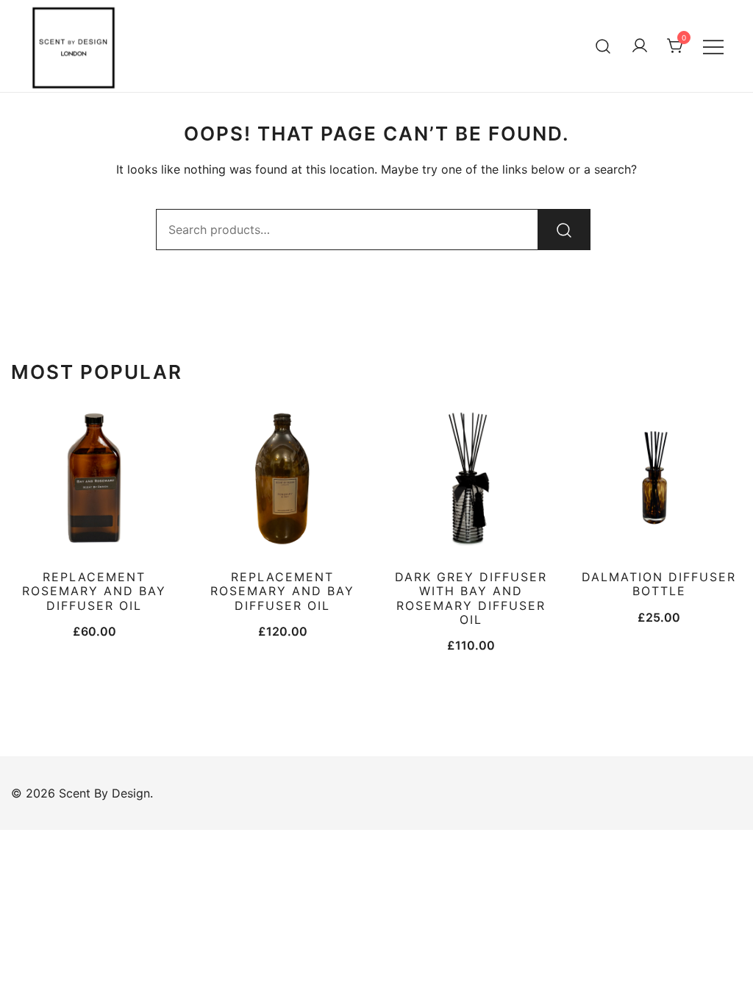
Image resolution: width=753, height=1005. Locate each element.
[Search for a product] (603, 46)
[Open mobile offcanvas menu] (713, 46)
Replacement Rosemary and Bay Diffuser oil (282, 590)
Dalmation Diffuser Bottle (659, 583)
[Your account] (640, 46)
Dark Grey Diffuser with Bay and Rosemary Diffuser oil (471, 598)
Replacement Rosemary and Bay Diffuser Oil (94, 590)
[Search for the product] (564, 229)
